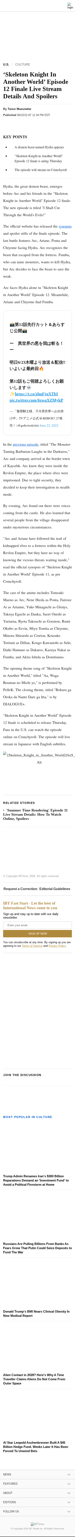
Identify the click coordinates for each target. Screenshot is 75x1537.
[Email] (47, 122)
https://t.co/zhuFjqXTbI (36, 393)
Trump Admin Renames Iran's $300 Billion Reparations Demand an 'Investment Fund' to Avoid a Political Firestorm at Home (36, 1180)
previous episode (25, 444)
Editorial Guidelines (54, 889)
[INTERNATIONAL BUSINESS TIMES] (38, 6)
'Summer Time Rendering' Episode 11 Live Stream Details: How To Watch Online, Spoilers (35, 814)
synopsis (65, 226)
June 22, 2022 (49, 425)
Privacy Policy (57, 945)
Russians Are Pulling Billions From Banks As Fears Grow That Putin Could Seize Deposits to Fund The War (37, 1248)
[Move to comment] (55, 122)
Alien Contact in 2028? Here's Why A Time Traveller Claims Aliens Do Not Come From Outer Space (34, 1379)
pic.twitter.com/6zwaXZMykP (36, 400)
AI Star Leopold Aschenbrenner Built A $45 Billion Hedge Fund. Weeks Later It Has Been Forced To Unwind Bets (35, 1447)
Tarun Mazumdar (19, 109)
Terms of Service (32, 945)
